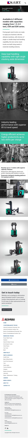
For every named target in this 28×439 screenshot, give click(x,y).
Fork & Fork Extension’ (8, 361)
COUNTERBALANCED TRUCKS (10, 325)
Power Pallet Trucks (7, 338)
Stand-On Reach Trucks (8, 342)
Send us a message (7, 309)
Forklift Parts (6, 357)
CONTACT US (6, 385)
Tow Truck (5, 348)
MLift (4, 350)
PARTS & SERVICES (8, 355)
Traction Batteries (7, 367)
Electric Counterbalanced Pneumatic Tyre (12, 331)
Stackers (5, 340)
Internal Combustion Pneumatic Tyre (11, 327)
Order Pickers (6, 346)
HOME (4, 322)
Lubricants (5, 373)
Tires (4, 363)
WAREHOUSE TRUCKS (8, 336)
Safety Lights (6, 365)
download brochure (14, 280)
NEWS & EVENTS (7, 380)
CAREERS (5, 377)
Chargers (5, 369)
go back (15, 284)
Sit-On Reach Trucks (7, 344)
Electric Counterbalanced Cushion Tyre (11, 333)
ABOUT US (5, 383)
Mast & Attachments (8, 359)
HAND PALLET (6, 352)
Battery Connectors (7, 371)
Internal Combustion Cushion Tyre (10, 329)
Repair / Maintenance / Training (10, 375)
